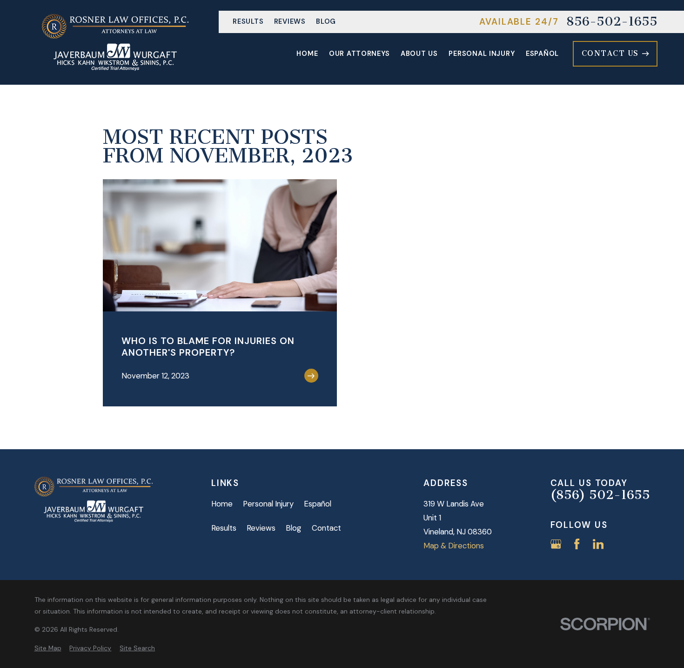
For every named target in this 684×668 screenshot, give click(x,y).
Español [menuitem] (542, 53)
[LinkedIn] (598, 544)
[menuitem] (47, 648)
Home (222, 504)
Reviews (290, 21)
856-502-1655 (611, 21)
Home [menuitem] (307, 53)
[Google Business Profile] (555, 544)
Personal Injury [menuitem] (482, 53)
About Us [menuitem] (419, 53)
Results (248, 21)
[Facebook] (576, 544)
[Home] (115, 42)
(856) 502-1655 (600, 495)
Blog (326, 21)
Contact (326, 528)
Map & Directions (453, 545)
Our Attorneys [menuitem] (359, 53)
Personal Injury (268, 504)
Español (317, 504)
